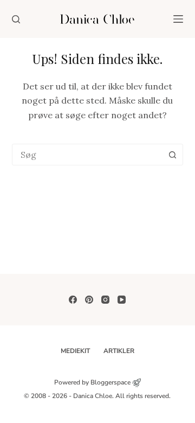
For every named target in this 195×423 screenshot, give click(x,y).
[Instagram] (105, 300)
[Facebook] (73, 300)
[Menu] (178, 19)
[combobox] (87, 154)
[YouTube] (122, 300)
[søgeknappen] (172, 154)
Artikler (118, 351)
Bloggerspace (110, 382)
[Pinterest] (89, 300)
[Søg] (16, 19)
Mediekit (75, 351)
